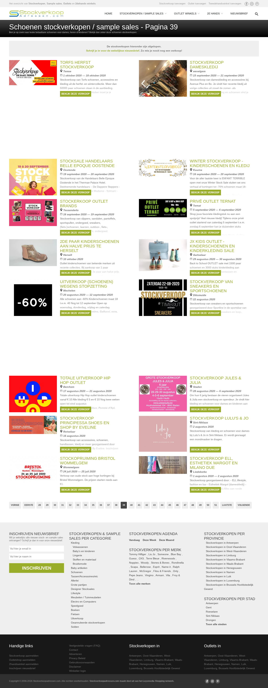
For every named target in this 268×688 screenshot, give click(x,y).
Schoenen (77, 572)
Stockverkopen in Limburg (221, 555)
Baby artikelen (79, 567)
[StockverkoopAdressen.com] (36, 13)
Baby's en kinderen (84, 551)
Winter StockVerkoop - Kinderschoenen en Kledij (220, 163)
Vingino (149, 575)
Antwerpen (212, 603)
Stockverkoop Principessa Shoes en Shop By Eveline (84, 423)
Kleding (75, 542)
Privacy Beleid (77, 658)
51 (215, 505)
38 (116, 505)
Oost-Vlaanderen (153, 655)
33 (78, 505)
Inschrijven (36, 568)
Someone (163, 554)
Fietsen (75, 614)
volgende (244, 505)
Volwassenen (80, 546)
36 (101, 505)
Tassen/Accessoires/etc (84, 576)
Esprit (156, 566)
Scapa (134, 566)
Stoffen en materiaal (84, 559)
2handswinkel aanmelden (23, 664)
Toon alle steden (216, 624)
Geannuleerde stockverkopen (88, 622)
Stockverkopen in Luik (218, 576)
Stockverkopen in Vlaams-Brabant (225, 559)
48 (192, 505)
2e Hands (213, 13)
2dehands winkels (85, 3)
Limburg (148, 659)
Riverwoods (168, 558)
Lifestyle (75, 593)
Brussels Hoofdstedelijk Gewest (162, 668)
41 (139, 505)
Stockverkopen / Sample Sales (141, 13)
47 (185, 505)
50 (208, 505)
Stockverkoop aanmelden (23, 655)
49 (200, 505)
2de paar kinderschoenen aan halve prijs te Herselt (89, 246)
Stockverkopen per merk (155, 550)
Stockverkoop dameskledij (207, 64)
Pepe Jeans (136, 575)
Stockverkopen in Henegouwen (224, 567)
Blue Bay (176, 554)
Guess (133, 558)
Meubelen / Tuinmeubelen (86, 597)
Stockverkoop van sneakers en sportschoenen (211, 286)
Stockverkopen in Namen (220, 572)
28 (39, 505)
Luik (168, 664)
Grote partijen (79, 584)
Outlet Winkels (185, 13)
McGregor (145, 571)
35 (93, 505)
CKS (141, 558)
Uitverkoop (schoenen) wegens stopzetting (86, 284)
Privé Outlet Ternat (213, 201)
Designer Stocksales (82, 588)
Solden (75, 626)
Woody (145, 562)
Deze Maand (166, 540)
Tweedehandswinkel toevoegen (225, 3)
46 (177, 505)
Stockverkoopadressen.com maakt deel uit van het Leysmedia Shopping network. (132, 681)
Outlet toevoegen (197, 3)
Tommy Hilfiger (137, 554)
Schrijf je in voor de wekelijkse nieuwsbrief (112, 50)
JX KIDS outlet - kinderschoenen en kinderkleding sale (212, 246)
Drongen (211, 620)
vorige (15, 505)
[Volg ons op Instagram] (252, 4)
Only (175, 571)
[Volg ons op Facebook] (246, 4)
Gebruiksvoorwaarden (82, 662)
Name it (166, 566)
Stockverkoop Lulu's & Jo (219, 418)
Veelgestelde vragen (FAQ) (84, 645)
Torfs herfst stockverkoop (77, 64)
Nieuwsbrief (239, 13)
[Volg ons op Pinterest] (257, 4)
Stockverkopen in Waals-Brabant (224, 563)
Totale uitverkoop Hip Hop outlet (85, 380)
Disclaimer (75, 666)
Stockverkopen (36, 3)
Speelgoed (77, 605)
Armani (160, 575)
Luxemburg (135, 668)
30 (55, 505)
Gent (208, 607)
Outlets (67, 3)
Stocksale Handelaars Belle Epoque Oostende (87, 163)
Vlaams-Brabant (164, 659)
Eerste (28, 505)
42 (146, 505)
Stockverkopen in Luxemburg (223, 580)
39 (124, 505)
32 (70, 505)
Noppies (134, 562)
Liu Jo (151, 554)
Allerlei (75, 580)
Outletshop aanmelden (22, 659)
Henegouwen (147, 664)
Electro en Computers (83, 601)
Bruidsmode (80, 563)
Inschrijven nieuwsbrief (22, 668)
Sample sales (54, 3)
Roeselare (212, 611)
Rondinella (178, 562)
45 (169, 505)
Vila (168, 575)
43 (154, 505)
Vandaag (134, 540)
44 (162, 505)
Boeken (75, 610)
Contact (73, 649)
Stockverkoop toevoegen (172, 3)
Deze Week (149, 540)
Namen (160, 664)
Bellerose (145, 566)
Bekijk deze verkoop (75, 93)
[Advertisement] (134, 345)
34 (85, 505)
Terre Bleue (152, 558)
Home (108, 13)
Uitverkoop (77, 618)
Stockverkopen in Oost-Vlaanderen (226, 546)
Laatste (227, 505)
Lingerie (77, 555)
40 (131, 505)
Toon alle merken (139, 583)
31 (62, 505)
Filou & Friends (162, 571)
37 (108, 505)
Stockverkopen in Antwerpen (222, 542)
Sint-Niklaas (213, 615)
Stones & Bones (160, 562)
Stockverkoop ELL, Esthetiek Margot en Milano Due (214, 463)
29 (47, 505)
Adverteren (75, 654)
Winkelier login (77, 670)
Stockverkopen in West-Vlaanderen (226, 551)
